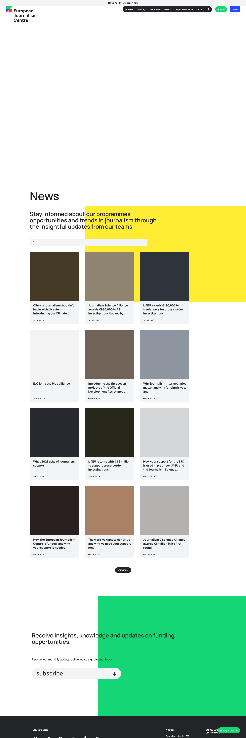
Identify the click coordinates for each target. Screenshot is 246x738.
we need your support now (124, 3)
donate (221, 9)
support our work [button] (184, 9)
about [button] (200, 9)
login (235, 9)
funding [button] (141, 9)
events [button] (167, 9)
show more (123, 569)
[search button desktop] (209, 9)
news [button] (130, 9)
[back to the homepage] (9, 9)
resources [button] (155, 9)
